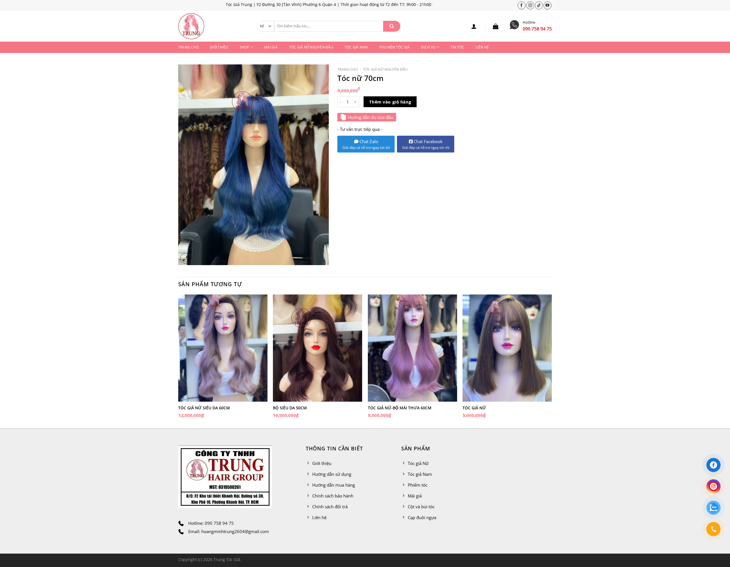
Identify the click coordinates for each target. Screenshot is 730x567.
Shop (244, 47)
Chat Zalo (368, 141)
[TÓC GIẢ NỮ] (507, 347)
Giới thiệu (219, 47)
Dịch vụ (428, 47)
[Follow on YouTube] (547, 5)
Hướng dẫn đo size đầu (370, 117)
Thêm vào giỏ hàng (390, 102)
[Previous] (178, 361)
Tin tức (458, 47)
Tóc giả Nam (356, 47)
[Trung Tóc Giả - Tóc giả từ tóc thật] (213, 26)
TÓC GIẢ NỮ (474, 407)
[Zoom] (185, 258)
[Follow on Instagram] (530, 5)
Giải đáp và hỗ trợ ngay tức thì (366, 147)
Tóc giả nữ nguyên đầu (311, 47)
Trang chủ (188, 47)
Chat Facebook (425, 144)
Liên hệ (482, 47)
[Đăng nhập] (474, 26)
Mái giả (271, 47)
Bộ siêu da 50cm (290, 407)
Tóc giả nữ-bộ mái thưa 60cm (399, 407)
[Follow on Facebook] (522, 5)
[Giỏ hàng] (495, 26)
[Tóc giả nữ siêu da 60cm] (222, 347)
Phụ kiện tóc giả (394, 47)
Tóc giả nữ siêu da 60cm (204, 407)
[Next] (551, 361)
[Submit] (391, 26)
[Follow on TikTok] (539, 5)
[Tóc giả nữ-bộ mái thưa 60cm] (412, 347)
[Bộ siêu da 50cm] (317, 347)
